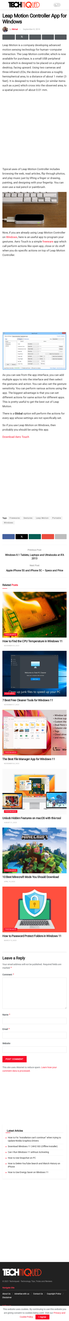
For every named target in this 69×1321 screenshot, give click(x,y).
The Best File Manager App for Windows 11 (28, 759)
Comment (8, 974)
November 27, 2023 (11, 704)
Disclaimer (7, 1297)
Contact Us (38, 1294)
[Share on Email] (48, 37)
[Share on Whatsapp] (35, 37)
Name (6, 1014)
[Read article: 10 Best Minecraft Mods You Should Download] (34, 850)
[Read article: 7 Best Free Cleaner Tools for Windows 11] (34, 673)
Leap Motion (42, 518)
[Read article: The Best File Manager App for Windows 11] (34, 732)
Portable (56, 518)
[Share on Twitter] (22, 37)
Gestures (28, 518)
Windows (11, 237)
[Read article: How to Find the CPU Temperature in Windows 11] (34, 615)
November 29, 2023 (11, 646)
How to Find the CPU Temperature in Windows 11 (32, 641)
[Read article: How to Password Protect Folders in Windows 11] (34, 909)
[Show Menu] (3, 5)
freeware (48, 241)
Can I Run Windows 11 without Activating (28, 1152)
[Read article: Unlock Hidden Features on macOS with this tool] (34, 791)
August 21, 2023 (10, 822)
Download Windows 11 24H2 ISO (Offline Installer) (33, 1146)
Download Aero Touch (15, 436)
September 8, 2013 (31, 29)
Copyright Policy (54, 1294)
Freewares (15, 518)
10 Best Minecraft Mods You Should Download (30, 877)
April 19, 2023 (9, 881)
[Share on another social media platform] (61, 37)
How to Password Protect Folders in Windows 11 (31, 936)
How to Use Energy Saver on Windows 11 (28, 1172)
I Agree (42, 1317)
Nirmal (15, 29)
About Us (6, 1294)
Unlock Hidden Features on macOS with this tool (31, 818)
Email (6, 1029)
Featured (10, 693)
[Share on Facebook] (8, 37)
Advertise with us (21, 1294)
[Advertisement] (34, 129)
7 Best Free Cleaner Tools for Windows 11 (27, 700)
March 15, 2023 (10, 940)
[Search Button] (65, 5)
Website (6, 1043)
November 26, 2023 (11, 763)
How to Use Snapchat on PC (22, 1158)
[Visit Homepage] (24, 5)
